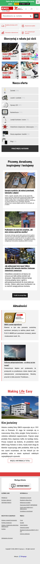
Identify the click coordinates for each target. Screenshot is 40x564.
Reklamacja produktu (25, 502)
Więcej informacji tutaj (20, 461)
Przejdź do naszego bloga (20, 295)
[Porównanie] (31, 9)
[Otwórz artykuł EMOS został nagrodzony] (15, 318)
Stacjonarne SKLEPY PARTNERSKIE (28, 505)
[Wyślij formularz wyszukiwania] (30, 16)
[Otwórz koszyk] (37, 9)
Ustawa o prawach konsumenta (9, 520)
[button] (36, 16)
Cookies (3, 529)
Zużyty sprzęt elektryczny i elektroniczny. (26, 508)
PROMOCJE (4, 497)
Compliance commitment (26, 511)
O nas (21, 520)
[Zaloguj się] (26, 9)
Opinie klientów (24, 525)
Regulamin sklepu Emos (26, 500)
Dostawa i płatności (6, 500)
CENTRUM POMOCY (6, 502)
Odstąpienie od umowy (25, 497)
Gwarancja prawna (24, 527)
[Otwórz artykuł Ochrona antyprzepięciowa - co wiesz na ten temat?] (15, 353)
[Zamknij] (38, 2)
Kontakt (22, 522)
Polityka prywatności (6, 522)
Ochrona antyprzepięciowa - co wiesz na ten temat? (19, 363)
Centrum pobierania (25, 534)
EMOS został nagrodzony (13, 325)
